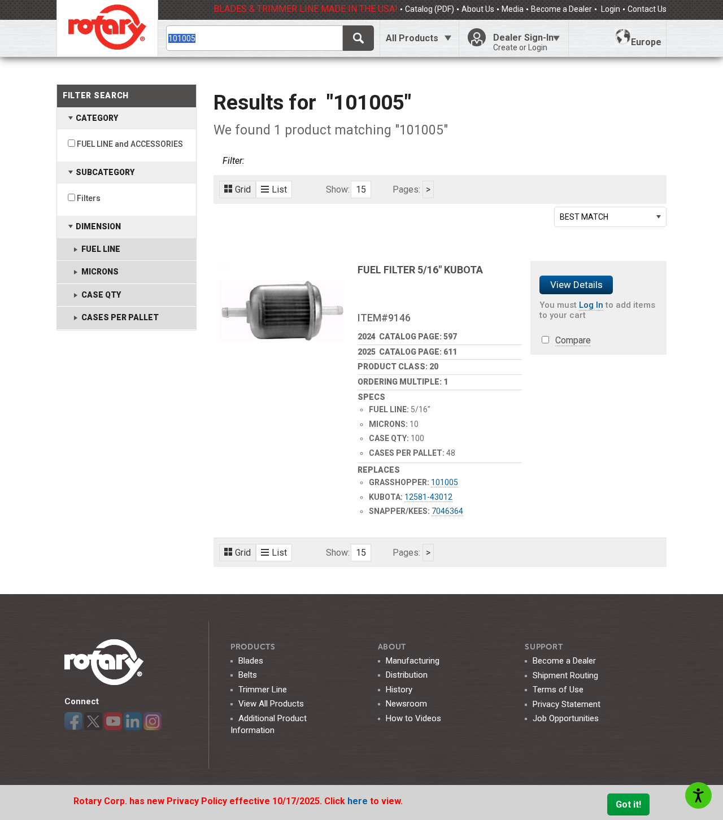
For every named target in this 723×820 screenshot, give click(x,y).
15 (361, 189)
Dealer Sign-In (523, 42)
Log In (591, 305)
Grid (243, 189)
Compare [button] (573, 340)
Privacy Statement (566, 704)
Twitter (93, 721)
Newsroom (406, 704)
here (358, 801)
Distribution (407, 675)
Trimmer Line (262, 689)
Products (253, 647)
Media (513, 9)
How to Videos (413, 718)
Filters (89, 198)
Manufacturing (412, 661)
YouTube (113, 721)
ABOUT (392, 647)
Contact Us (647, 9)
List (279, 189)
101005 (444, 482)
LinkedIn (133, 721)
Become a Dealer (561, 9)
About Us (477, 9)
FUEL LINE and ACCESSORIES (130, 144)
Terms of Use (558, 689)
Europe (646, 42)
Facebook (73, 721)
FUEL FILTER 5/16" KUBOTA (420, 270)
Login (609, 9)
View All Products (271, 704)
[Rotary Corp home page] (107, 28)
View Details (576, 284)
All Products (412, 38)
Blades (250, 661)
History (399, 689)
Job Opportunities (566, 718)
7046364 (447, 511)
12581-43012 (428, 496)
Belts (247, 675)
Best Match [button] (584, 216)
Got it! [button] (628, 804)
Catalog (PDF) (429, 9)
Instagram (152, 721)
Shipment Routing (565, 675)
